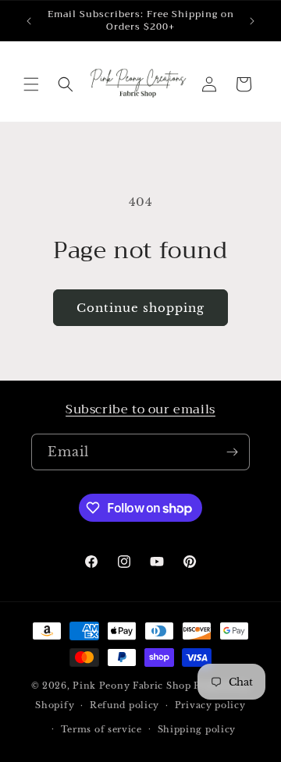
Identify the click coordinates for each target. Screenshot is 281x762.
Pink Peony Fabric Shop (131, 685)
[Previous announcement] (29, 21)
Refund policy (124, 705)
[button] (31, 84)
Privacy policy (210, 705)
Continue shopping (140, 307)
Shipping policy (197, 729)
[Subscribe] (232, 452)
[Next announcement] (252, 21)
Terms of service (101, 729)
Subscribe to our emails (140, 409)
